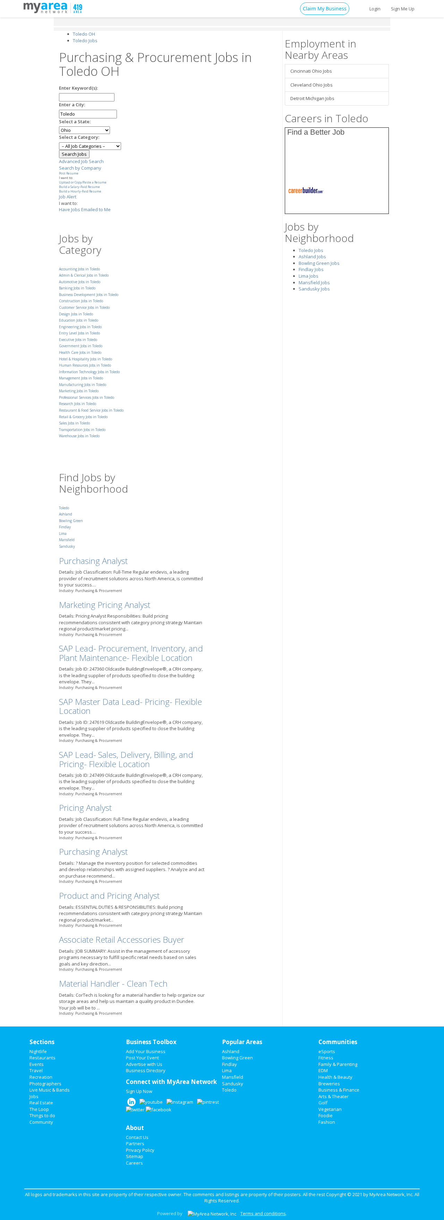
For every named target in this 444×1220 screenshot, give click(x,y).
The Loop (39, 1109)
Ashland (65, 514)
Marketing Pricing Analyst (104, 604)
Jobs (34, 1096)
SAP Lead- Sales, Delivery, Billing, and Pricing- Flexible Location (126, 759)
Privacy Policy (140, 1150)
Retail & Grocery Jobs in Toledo (83, 416)
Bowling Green (71, 520)
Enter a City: (72, 104)
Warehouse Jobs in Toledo (79, 435)
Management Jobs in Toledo (81, 378)
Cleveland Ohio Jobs (311, 85)
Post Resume (68, 173)
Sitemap (134, 1156)
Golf (322, 1103)
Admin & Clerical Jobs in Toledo (84, 275)
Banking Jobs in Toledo (77, 288)
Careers (134, 1163)
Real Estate (41, 1103)
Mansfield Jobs (314, 282)
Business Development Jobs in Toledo (88, 294)
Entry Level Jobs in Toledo (79, 333)
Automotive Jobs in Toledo (79, 281)
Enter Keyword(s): (78, 88)
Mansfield (67, 539)
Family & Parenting (337, 1064)
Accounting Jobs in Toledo (79, 269)
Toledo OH (84, 34)
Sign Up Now (139, 1091)
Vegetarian (330, 1109)
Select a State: (75, 121)
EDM (323, 1070)
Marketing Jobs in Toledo (79, 390)
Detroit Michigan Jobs (312, 98)
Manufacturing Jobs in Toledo (82, 384)
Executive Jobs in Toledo (78, 339)
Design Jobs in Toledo (76, 314)
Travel (36, 1070)
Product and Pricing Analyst (109, 895)
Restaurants (42, 1058)
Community (41, 1122)
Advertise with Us (144, 1064)
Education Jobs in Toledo (78, 320)
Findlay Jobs (311, 269)
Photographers (45, 1083)
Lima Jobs (308, 276)
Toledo (64, 507)
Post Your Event (142, 1058)
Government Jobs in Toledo (80, 345)
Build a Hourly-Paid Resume (80, 191)
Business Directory (145, 1070)
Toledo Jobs (311, 250)
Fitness (325, 1058)
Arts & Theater (333, 1096)
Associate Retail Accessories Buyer (121, 939)
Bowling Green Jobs (319, 263)
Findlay (65, 526)
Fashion (326, 1122)
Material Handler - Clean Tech (113, 983)
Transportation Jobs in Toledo (82, 429)
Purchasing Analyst (93, 560)
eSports (326, 1051)
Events (36, 1064)
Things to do (42, 1115)
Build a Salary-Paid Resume (79, 187)
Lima (63, 533)
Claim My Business (325, 8)
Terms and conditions (263, 1213)
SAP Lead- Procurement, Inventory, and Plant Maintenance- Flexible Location (131, 653)
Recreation (40, 1077)
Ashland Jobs (312, 256)
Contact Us (137, 1137)
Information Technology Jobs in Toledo (89, 371)
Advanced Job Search (81, 161)
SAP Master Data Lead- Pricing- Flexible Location (130, 706)
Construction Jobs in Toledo (81, 300)
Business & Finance (338, 1090)
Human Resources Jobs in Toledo (85, 365)
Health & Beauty (335, 1077)
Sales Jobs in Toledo (74, 423)
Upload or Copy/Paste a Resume (82, 182)
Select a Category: (79, 137)
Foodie (325, 1115)
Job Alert (67, 197)
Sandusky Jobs (314, 289)
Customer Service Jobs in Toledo (84, 307)
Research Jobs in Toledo (77, 403)
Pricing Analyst (85, 807)
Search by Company (80, 168)
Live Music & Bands (49, 1090)
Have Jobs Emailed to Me (85, 209)
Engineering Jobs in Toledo (80, 326)
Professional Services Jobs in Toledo (86, 397)
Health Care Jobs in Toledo (80, 352)
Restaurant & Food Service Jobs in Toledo (91, 410)
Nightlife (38, 1051)
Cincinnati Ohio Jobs (311, 71)
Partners (135, 1143)
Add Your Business (145, 1051)
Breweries (329, 1083)
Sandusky (67, 546)
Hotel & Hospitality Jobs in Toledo (85, 359)
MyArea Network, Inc (390, 1194)
